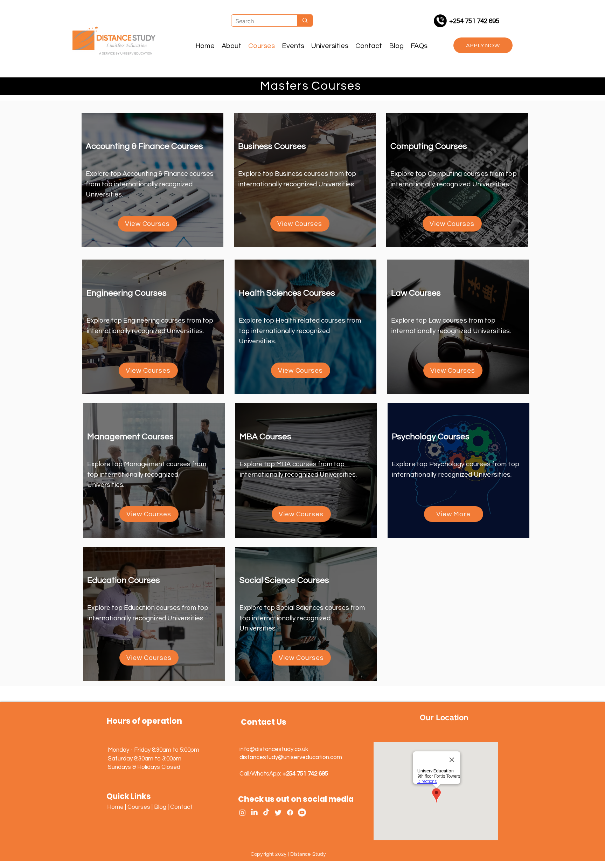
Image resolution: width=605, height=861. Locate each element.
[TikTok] (266, 812)
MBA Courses (265, 436)
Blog (160, 807)
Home (115, 807)
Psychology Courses (431, 436)
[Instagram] (242, 812)
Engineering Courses (126, 293)
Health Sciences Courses (287, 293)
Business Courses (272, 146)
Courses (138, 807)
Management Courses (130, 436)
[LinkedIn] (254, 812)
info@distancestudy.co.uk (273, 749)
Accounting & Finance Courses (144, 146)
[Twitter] (278, 812)
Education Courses (123, 580)
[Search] (305, 20)
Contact (181, 807)
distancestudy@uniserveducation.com (290, 757)
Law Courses (416, 293)
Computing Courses (428, 146)
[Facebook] (290, 812)
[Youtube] (302, 812)
